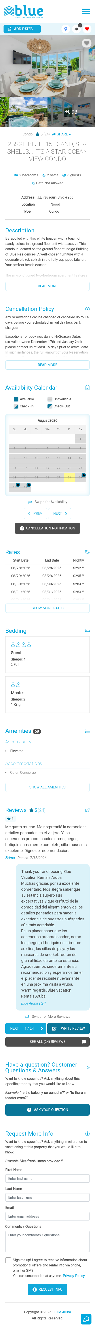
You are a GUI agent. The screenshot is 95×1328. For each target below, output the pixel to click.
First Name (13, 1170)
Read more (47, 286)
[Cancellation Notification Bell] (84, 475)
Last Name (13, 1189)
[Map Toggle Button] (65, 29)
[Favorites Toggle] (87, 29)
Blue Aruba (62, 1312)
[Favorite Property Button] (86, 43)
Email (9, 1208)
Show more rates (48, 608)
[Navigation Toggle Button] (86, 11)
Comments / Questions (23, 1226)
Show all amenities (47, 787)
